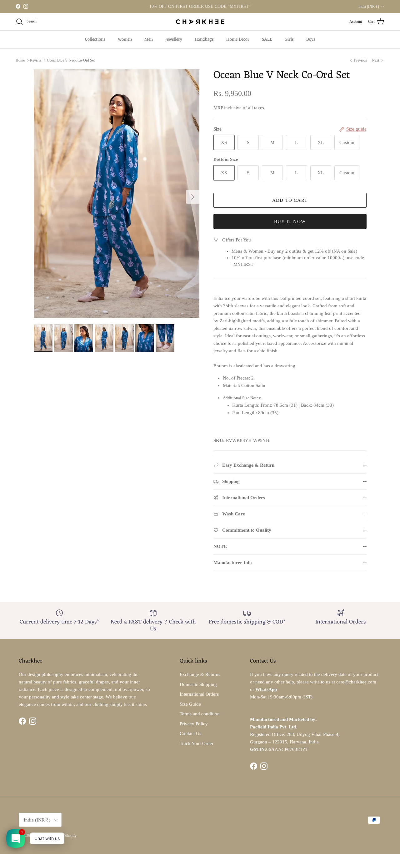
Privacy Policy (194, 723)
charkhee (37, 835)
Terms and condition (200, 713)
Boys (310, 39)
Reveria (35, 60)
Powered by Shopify (61, 835)
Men (148, 39)
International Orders (199, 694)
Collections (95, 39)
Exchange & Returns (200, 674)
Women (125, 39)
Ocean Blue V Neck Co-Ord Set (71, 60)
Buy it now (290, 221)
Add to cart (290, 200)
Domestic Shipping (198, 684)
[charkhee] (200, 21)
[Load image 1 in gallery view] (117, 193)
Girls (289, 39)
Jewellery (173, 39)
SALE (267, 39)
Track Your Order (196, 743)
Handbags (204, 39)
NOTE (220, 546)
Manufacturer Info (232, 562)
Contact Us (190, 733)
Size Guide (190, 704)
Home (20, 60)
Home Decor (237, 39)
